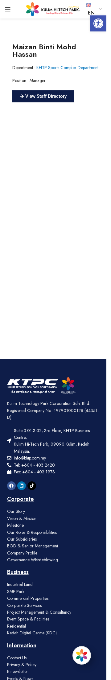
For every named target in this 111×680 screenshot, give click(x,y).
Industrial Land (20, 584)
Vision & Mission (21, 518)
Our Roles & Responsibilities (32, 532)
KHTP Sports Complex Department (67, 67)
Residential (16, 626)
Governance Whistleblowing (32, 560)
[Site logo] (53, 9)
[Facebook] (11, 485)
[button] (98, 23)
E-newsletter (17, 671)
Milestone (15, 525)
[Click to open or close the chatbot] (81, 655)
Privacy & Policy (21, 664)
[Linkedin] (21, 485)
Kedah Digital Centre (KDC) (32, 633)
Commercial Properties (27, 598)
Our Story (16, 511)
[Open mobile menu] (8, 9)
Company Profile (22, 553)
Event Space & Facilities (28, 619)
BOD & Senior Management (32, 546)
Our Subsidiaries (22, 539)
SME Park (15, 591)
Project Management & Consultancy (39, 612)
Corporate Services (24, 605)
